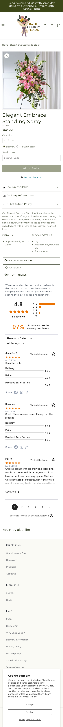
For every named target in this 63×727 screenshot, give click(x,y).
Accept (30, 704)
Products (11, 567)
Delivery (11, 146)
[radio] (45, 304)
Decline (30, 712)
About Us (11, 573)
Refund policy (13, 653)
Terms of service (15, 667)
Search (9, 593)
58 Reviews (21, 316)
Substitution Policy (16, 660)
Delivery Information (17, 639)
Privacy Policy (29, 696)
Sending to (13, 152)
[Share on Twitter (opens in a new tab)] (21, 392)
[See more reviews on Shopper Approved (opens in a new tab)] (26, 392)
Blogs (9, 600)
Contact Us (12, 626)
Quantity (7, 135)
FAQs (9, 619)
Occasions (11, 560)
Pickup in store (27, 146)
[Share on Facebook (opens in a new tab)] (16, 393)
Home (5, 45)
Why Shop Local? (15, 632)
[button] (45, 25)
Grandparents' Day (16, 553)
